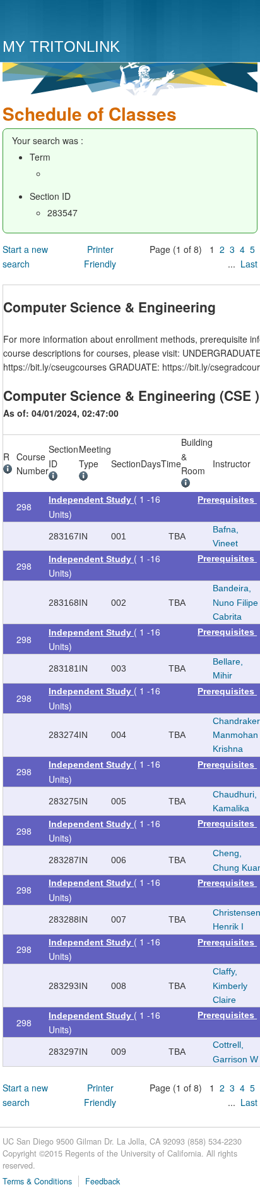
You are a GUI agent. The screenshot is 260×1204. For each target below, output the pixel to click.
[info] (9, 470)
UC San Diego (75, 20)
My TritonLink (61, 46)
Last (248, 263)
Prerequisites (227, 499)
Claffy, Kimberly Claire (230, 985)
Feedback (102, 1181)
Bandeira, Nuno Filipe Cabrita (235, 602)
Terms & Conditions (37, 1181)
